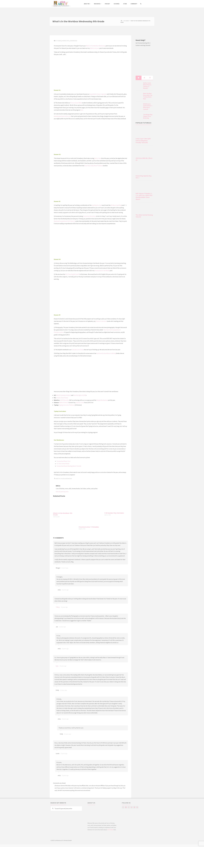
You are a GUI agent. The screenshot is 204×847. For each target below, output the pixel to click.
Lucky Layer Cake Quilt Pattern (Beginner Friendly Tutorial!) (143, 140)
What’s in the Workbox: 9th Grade (62, 514)
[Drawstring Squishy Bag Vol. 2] (144, 169)
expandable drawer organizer (98, 94)
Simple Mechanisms (102, 400)
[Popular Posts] (144, 78)
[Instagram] (126, 807)
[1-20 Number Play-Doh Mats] (116, 505)
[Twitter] (134, 807)
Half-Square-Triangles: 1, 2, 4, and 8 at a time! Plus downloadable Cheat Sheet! (144, 196)
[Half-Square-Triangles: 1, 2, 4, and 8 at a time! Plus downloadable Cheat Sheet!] (144, 187)
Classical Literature (101, 321)
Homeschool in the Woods (102, 270)
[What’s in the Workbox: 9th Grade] (65, 505)
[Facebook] (123, 807)
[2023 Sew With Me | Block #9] (144, 151)
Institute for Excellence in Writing (106, 353)
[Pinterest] (129, 807)
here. (81, 110)
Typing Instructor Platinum (67, 405)
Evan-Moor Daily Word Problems (93, 166)
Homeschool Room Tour (63, 461)
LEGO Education (64, 400)
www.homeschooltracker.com (62, 116)
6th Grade (126, 20)
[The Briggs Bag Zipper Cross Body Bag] (139, 116)
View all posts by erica (62, 492)
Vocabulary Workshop (89, 216)
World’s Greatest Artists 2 (63, 395)
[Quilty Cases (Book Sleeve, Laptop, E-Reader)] (139, 85)
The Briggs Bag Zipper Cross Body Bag (147, 116)
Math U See (97, 158)
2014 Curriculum (94, 48)
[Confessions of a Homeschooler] (60, 4)
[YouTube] (131, 807)
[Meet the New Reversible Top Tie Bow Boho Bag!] (139, 95)
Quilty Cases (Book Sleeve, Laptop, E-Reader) (147, 85)
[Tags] (150, 78)
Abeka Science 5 (63, 402)
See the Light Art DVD (80, 395)
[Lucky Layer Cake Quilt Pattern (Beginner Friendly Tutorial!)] (144, 132)
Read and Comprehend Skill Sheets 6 (64, 221)
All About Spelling (116, 205)
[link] (141, 4)
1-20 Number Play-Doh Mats (114, 513)
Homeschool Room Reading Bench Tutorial (69, 466)
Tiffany (58, 607)
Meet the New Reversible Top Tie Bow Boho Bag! (147, 96)
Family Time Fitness (62, 398)
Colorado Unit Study (78, 349)
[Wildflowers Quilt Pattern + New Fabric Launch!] (139, 106)
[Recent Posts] (138, 78)
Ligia (57, 666)
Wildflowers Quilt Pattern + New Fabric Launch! (147, 106)
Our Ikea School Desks (63, 464)
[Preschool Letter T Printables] (90, 512)
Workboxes (73, 40)
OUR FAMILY (110, 829)
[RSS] (137, 807)
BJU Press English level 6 (72, 274)
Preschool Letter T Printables (89, 527)
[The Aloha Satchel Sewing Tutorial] (144, 208)
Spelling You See (96, 205)
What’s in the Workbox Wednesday (95, 46)
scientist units (80, 402)
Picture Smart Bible (76, 103)
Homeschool (66, 40)
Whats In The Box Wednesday (63, 478)
